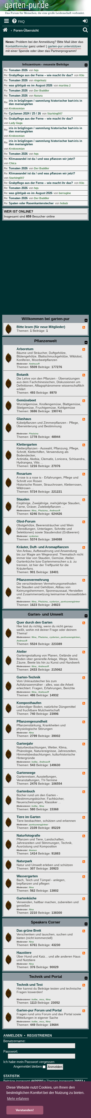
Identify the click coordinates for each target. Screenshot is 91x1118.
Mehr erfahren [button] (18, 1099)
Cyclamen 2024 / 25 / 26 (25, 113)
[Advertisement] (45, 268)
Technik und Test (30, 984)
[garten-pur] (44, 9)
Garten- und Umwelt (45, 614)
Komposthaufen (29, 703)
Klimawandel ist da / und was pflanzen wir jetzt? (42, 158)
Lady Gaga (16, 123)
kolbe (35, 762)
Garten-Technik (28, 677)
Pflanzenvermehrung (33, 580)
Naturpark (24, 861)
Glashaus (24, 419)
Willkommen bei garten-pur (46, 319)
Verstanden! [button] (25, 1110)
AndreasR (34, 363)
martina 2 (65, 85)
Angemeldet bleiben (28, 1066)
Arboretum (25, 349)
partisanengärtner (70, 601)
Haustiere (24, 952)
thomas (33, 850)
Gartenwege (26, 773)
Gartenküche (26, 898)
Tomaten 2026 (18, 70)
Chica (12, 163)
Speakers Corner (45, 922)
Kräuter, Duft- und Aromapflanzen (43, 547)
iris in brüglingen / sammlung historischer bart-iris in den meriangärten (45, 102)
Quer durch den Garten (34, 622)
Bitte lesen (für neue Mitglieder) (41, 327)
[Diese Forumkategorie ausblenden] (86, 320)
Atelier (22, 651)
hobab (64, 203)
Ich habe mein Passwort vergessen (28, 1062)
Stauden (23, 499)
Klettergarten (27, 444)
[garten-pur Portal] (5, 30)
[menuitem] (18, 21)
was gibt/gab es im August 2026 (30, 85)
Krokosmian (17, 108)
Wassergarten (27, 876)
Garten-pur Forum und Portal (39, 1010)
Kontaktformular (17, 46)
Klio (81, 75)
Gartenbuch (26, 791)
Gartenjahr (25, 743)
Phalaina (33, 433)
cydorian (33, 536)
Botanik (22, 374)
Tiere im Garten (28, 817)
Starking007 (55, 113)
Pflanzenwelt (45, 341)
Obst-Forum (26, 521)
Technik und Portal (45, 977)
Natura (38, 95)
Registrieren (39, 1035)
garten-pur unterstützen (64, 46)
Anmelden (12, 1035)
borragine (65, 193)
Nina (34, 510)
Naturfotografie (28, 835)
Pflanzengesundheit (32, 721)
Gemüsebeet (26, 400)
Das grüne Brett (29, 930)
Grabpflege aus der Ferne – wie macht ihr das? (41, 75)
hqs (36, 70)
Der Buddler (41, 90)
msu (41, 999)
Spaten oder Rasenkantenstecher (31, 203)
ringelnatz (40, 80)
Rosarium (24, 473)
